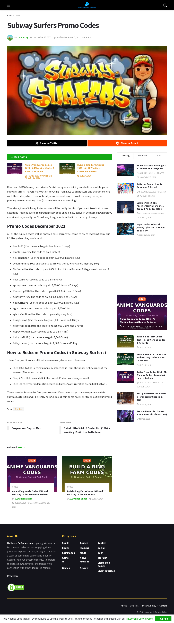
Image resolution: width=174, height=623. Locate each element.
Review (84, 568)
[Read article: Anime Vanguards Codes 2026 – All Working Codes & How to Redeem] (14, 168)
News (83, 557)
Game (65, 557)
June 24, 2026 (145, 404)
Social (101, 548)
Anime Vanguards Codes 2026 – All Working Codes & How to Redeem (39, 168)
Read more (13, 576)
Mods (83, 552)
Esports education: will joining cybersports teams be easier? (151, 227)
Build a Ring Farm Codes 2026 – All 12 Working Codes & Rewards (90, 168)
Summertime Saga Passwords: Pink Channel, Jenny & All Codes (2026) (150, 205)
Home (9, 15)
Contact (163, 605)
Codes (17, 15)
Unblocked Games (104, 564)
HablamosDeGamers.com (20, 543)
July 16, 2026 (85, 176)
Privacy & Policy (148, 605)
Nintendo (84, 561)
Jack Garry (22, 37)
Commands (68, 552)
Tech (100, 552)
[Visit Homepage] (87, 5)
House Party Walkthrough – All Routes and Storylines (151, 167)
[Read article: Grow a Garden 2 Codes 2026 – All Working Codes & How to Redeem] (125, 359)
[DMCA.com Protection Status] (15, 587)
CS (63, 561)
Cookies (133, 605)
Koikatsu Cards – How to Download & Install (149, 186)
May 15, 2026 (144, 419)
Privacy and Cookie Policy (139, 618)
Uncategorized (106, 570)
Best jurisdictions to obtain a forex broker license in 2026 (151, 396)
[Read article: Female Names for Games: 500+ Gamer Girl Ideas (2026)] (125, 416)
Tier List (102, 557)
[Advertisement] (142, 265)
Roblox (102, 543)
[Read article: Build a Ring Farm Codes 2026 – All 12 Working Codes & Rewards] (67, 168)
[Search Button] (165, 5)
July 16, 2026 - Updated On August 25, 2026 (38, 177)
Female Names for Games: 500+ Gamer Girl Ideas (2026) (152, 413)
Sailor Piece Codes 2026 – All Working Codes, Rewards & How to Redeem (152, 375)
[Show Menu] (8, 5)
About (124, 605)
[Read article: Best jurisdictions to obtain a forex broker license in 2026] (125, 398)
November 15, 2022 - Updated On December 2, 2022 (57, 37)
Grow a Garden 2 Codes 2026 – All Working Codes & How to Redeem (151, 357)
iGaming (84, 548)
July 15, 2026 (145, 365)
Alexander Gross (23, 498)
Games (66, 568)
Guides (18, 409)
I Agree (163, 618)
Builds (65, 543)
